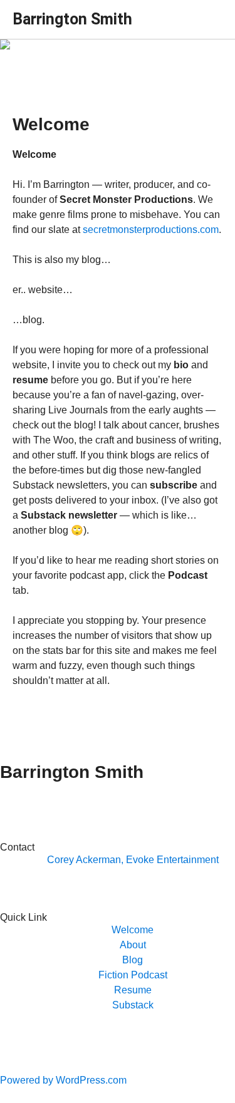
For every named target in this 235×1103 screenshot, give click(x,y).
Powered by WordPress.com (63, 1080)
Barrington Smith (72, 19)
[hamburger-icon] (208, 14)
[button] (133, 929)
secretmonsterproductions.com (151, 229)
